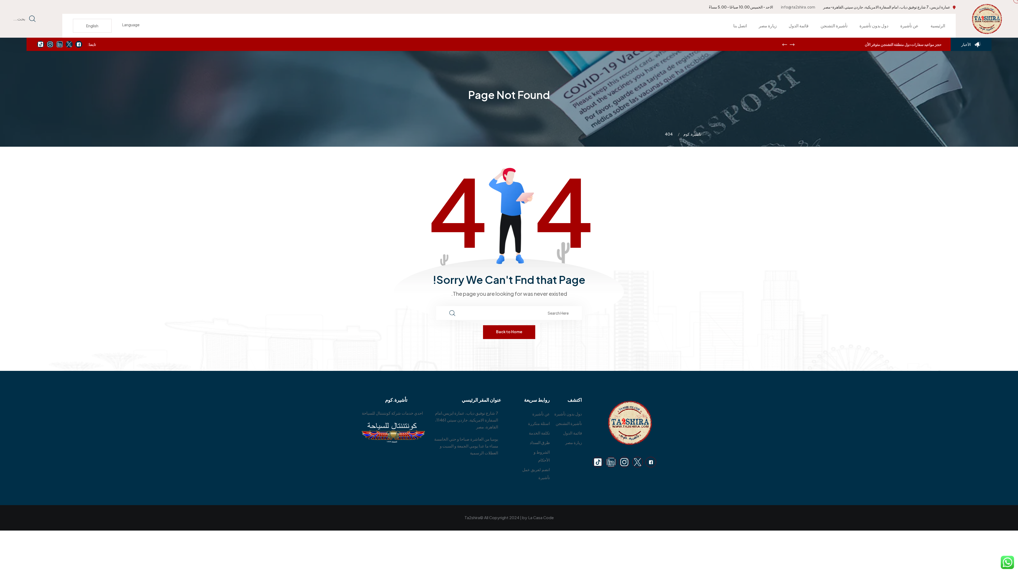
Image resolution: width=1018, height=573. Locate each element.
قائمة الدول (799, 25)
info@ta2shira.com (798, 7)
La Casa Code (541, 517)
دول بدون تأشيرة (873, 25)
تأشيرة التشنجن (834, 25)
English (92, 25)
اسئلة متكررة (539, 423)
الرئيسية (938, 25)
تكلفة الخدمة (539, 432)
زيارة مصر (768, 25)
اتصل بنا (740, 25)
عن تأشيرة (909, 25)
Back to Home (509, 331)
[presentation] (784, 44)
